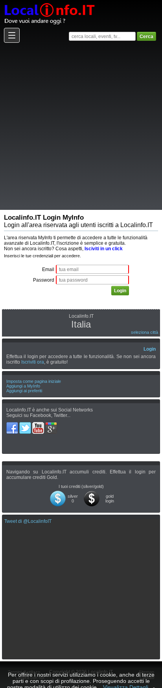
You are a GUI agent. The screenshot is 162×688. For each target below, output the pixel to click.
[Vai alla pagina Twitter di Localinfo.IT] (25, 425)
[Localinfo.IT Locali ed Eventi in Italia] (49, 2)
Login (150, 349)
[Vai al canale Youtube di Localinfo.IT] (38, 425)
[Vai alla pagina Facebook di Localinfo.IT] (12, 425)
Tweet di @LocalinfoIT (28, 521)
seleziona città (144, 332)
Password (43, 280)
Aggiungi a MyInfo (23, 386)
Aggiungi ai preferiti (24, 390)
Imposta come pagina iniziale (33, 381)
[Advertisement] (81, 126)
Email (48, 269)
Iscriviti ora (32, 362)
